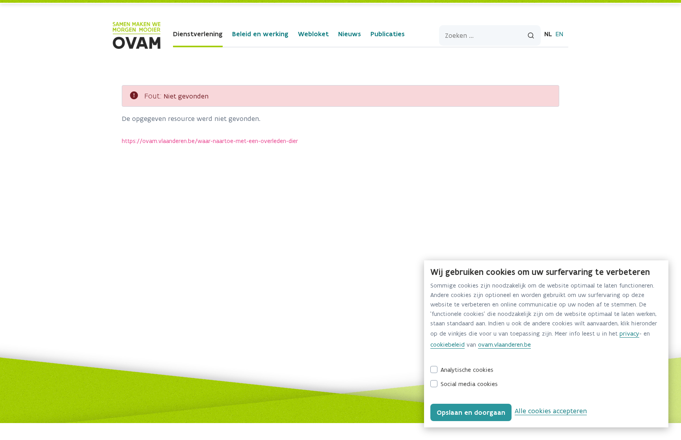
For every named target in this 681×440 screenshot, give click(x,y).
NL (548, 34)
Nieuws (349, 34)
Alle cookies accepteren (551, 411)
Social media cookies (469, 384)
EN (559, 34)
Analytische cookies (467, 369)
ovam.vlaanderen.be (504, 344)
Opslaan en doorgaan (471, 412)
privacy (629, 333)
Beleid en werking (260, 34)
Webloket (313, 34)
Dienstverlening (198, 34)
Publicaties (387, 34)
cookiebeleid (447, 344)
